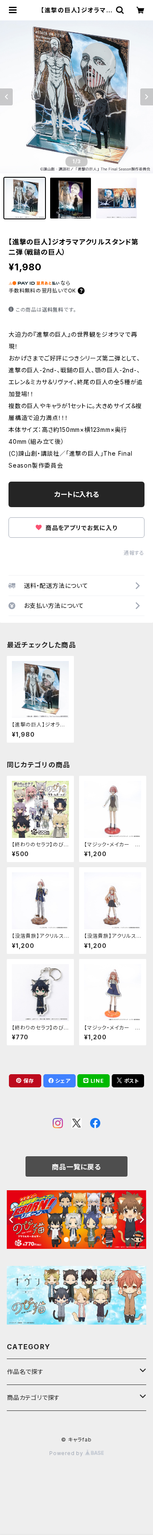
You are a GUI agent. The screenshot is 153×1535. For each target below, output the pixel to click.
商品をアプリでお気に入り (80, 527)
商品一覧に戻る (76, 1167)
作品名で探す (25, 1371)
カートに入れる (76, 494)
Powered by (67, 1453)
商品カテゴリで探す (33, 1397)
